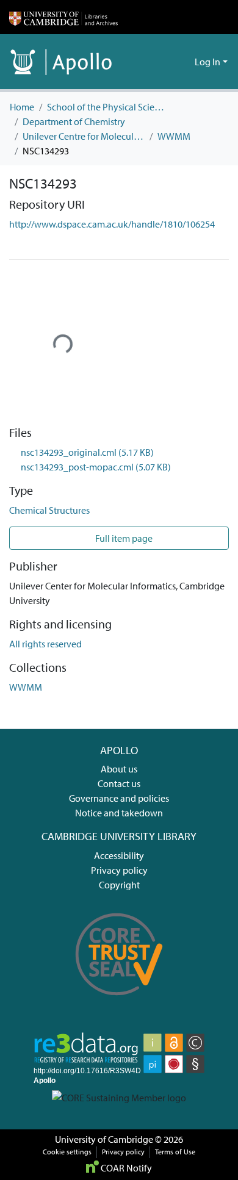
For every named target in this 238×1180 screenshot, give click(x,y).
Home (22, 107)
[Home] (63, 17)
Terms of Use (175, 1151)
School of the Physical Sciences (108, 107)
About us (119, 769)
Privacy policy (119, 870)
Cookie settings (67, 1151)
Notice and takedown (119, 813)
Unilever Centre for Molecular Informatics (84, 136)
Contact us (119, 783)
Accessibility (119, 855)
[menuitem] (183, 61)
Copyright (119, 885)
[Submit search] (165, 61)
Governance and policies (119, 798)
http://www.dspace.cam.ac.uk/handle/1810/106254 (112, 224)
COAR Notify (125, 1168)
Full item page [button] (123, 538)
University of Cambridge (104, 1139)
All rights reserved (45, 644)
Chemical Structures (49, 510)
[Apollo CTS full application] (119, 1002)
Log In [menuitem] (207, 62)
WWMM (173, 136)
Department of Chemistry (74, 121)
